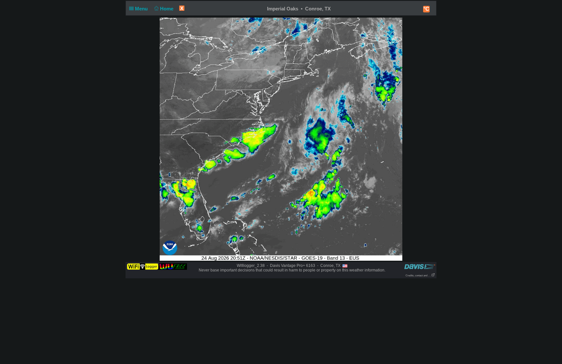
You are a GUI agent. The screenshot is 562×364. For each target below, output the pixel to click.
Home (167, 8)
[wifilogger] (157, 266)
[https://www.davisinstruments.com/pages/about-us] (419, 266)
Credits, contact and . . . (418, 275)
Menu (142, 8)
